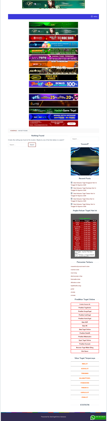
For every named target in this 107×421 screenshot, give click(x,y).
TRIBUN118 (84, 388)
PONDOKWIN (85, 383)
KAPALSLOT (85, 392)
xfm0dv (73, 292)
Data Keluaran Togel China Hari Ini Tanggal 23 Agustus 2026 (82, 200)
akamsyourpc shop (76, 276)
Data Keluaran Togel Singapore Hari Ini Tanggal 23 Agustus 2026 (84, 184)
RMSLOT (85, 364)
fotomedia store (75, 279)
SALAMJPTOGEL (84, 378)
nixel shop (74, 273)
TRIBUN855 (84, 373)
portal (72, 289)
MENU (95, 17)
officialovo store (75, 282)
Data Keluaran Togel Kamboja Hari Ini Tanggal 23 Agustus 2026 (83, 189)
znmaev (73, 295)
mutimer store (75, 270)
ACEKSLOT (85, 369)
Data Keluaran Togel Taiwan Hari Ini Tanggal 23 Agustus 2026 (83, 194)
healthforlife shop (76, 286)
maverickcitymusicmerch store (80, 266)
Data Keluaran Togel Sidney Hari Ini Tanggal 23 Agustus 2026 (83, 205)
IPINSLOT (85, 397)
